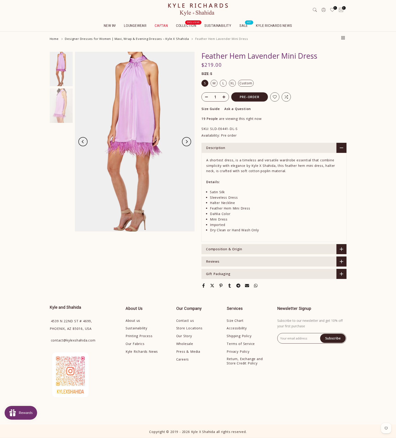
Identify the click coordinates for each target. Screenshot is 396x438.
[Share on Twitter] (212, 286)
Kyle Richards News (274, 26)
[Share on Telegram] (238, 286)
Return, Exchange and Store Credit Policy (245, 361)
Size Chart (235, 320)
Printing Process (139, 336)
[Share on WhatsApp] (256, 286)
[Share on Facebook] (203, 286)
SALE (245, 25)
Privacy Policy (238, 351)
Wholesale (184, 344)
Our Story (184, 336)
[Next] (186, 141)
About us (133, 320)
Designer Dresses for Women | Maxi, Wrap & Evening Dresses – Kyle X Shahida (127, 38)
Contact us (185, 320)
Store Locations (189, 328)
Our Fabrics (135, 344)
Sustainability (217, 26)
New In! (110, 26)
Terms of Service (241, 344)
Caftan (161, 26)
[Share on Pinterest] (221, 286)
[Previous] (83, 141)
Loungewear (135, 26)
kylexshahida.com (73, 340)
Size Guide (210, 109)
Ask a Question (237, 109)
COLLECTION (188, 25)
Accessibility (237, 328)
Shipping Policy (239, 336)
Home (54, 38)
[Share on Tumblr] (230, 286)
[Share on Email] (247, 286)
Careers (182, 359)
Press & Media (188, 351)
